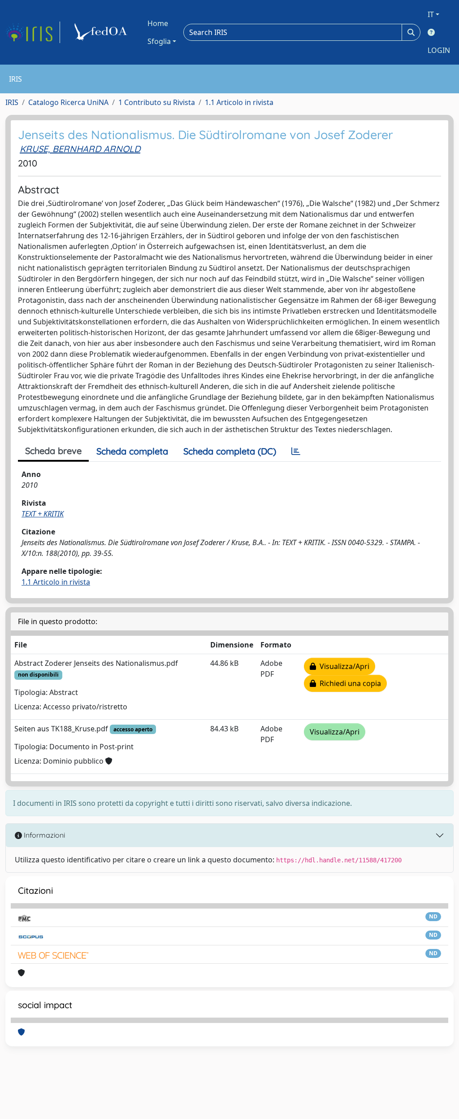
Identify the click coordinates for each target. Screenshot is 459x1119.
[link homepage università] (102, 32)
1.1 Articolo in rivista (239, 102)
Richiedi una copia (348, 683)
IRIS (11, 102)
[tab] (296, 451)
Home (157, 23)
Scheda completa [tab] (132, 451)
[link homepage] (32, 32)
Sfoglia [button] (159, 41)
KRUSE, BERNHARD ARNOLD (80, 148)
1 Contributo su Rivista (156, 102)
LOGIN (439, 50)
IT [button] (431, 14)
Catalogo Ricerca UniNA (68, 102)
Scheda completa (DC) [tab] (229, 451)
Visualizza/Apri (342, 666)
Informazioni (43, 835)
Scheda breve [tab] (53, 450)
